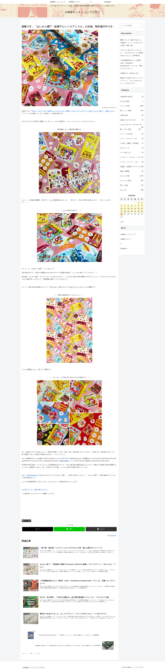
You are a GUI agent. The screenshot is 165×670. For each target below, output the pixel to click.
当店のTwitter (64, 461)
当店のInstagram (32, 475)
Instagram (125, 248)
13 (132, 208)
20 (132, 211)
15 (138, 208)
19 (128, 211)
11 (125, 208)
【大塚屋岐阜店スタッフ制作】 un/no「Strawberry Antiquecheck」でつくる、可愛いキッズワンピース (131, 64)
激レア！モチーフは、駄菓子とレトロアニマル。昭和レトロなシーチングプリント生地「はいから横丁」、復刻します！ (73, 111)
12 (128, 208)
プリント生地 (27, 520)
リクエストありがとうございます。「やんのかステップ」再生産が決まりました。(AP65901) (131, 52)
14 (135, 208)
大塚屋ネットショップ (127, 234)
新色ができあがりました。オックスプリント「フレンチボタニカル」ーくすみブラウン (131, 80)
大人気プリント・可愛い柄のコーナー (35, 489)
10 (121, 208)
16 (142, 208)
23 (142, 211)
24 (121, 214)
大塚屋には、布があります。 (130, 73)
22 (138, 211)
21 (135, 211)
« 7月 (121, 222)
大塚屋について (127, 239)
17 (121, 211)
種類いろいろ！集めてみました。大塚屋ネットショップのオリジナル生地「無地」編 (131, 42)
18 (125, 211)
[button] (101, 529)
